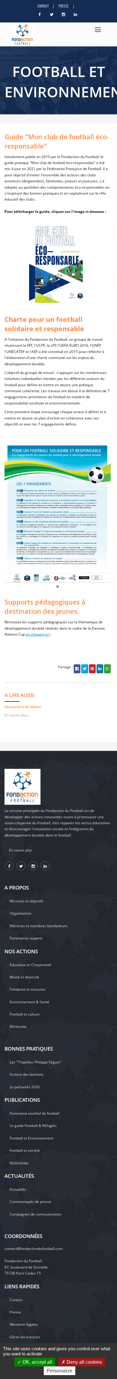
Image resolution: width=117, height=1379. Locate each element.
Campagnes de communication (36, 1214)
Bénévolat (18, 1026)
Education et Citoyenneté (30, 964)
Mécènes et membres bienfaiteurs (38, 925)
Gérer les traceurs (25, 1336)
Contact (43, 5)
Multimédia (19, 1163)
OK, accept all (36, 1362)
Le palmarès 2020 (25, 1086)
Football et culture (25, 1014)
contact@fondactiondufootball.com (33, 1248)
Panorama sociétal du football (34, 1113)
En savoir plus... (17, 715)
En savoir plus (20, 850)
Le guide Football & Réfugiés (33, 1125)
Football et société (25, 1150)
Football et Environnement (31, 1138)
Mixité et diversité (24, 977)
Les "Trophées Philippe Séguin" (36, 1062)
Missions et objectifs (27, 901)
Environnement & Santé (29, 1001)
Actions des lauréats (27, 1074)
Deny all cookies (83, 1362)
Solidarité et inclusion (27, 989)
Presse (63, 5)
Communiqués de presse (30, 1201)
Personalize (59, 1370)
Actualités (18, 1189)
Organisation (20, 913)
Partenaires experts (26, 938)
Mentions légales (24, 1324)
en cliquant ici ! (38, 634)
